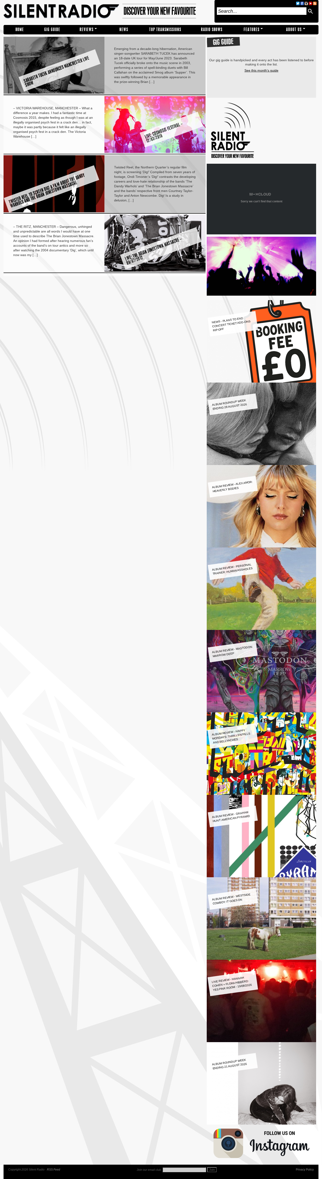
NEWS (124, 29)
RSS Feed (53, 1169)
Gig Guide (52, 29)
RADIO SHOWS (212, 29)
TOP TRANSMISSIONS (165, 29)
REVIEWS (87, 29)
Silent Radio (107, 11)
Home (20, 29)
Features (252, 29)
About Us (294, 29)
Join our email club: (149, 1169)
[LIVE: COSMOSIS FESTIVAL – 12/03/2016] (154, 152)
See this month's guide (261, 70)
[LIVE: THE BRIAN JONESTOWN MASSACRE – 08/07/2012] (154, 270)
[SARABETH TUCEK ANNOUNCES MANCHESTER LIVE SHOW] (54, 92)
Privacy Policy (305, 1169)
